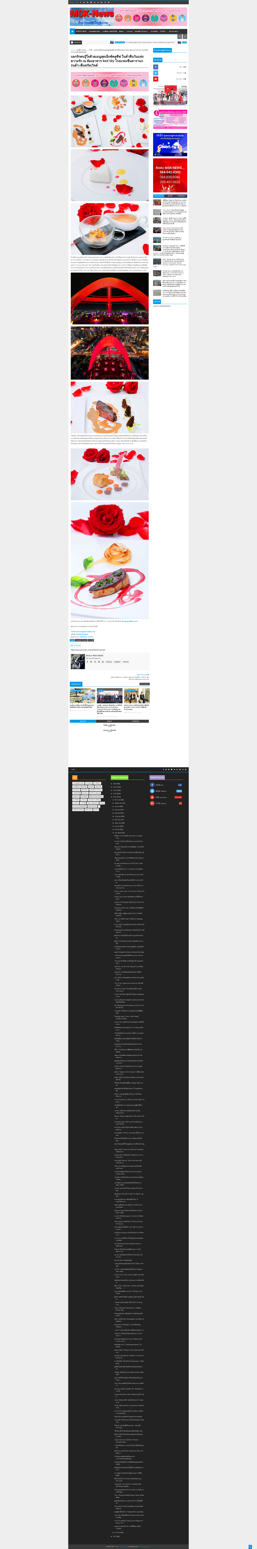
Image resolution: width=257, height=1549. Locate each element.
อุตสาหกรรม (92, 806)
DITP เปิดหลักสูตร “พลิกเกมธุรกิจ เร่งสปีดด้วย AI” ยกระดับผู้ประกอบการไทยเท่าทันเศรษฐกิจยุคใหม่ (121, 42)
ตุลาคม (117, 806)
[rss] (98, 2)
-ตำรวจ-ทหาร (173, 31)
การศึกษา (97, 783)
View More (145, 684)
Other (162, 31)
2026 (115, 784)
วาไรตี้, (102, 70)
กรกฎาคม (118, 816)
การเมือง (89, 783)
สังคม (121, 31)
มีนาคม (117, 829)
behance (126, 662)
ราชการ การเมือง (94, 800)
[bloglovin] (91, 2)
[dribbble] (94, 2)
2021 (115, 1536)
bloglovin (117, 662)
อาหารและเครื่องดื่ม (79, 806)
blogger (83, 721)
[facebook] (80, 2)
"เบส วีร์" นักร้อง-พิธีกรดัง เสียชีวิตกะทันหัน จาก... (129, 1330)
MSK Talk (89, 809)
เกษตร (91, 786)
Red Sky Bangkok (82, 634)
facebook (135, 721)
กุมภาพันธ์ (118, 833)
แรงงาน (130, 31)
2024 (115, 790)
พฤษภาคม (118, 823)
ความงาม (76, 790)
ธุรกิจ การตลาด (95, 793)
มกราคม (117, 1532)
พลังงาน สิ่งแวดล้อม (96, 796)
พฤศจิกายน (118, 803)
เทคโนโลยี (76, 793)
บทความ (76, 796)
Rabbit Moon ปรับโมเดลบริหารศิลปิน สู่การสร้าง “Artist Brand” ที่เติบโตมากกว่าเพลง (136, 707)
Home (72, 50)
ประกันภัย (154, 31)
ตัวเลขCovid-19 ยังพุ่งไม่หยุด (123, 1260)
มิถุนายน (117, 820)
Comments (181, 196)
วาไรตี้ (90, 50)
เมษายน (117, 826)
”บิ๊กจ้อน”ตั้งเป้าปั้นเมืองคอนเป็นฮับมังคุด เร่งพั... (128, 1431)
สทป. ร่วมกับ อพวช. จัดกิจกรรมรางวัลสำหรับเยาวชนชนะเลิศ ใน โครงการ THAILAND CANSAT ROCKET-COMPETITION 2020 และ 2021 (169, 263)
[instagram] (105, 2)
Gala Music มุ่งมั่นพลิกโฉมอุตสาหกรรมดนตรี (128, 1417)
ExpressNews (86, 42)
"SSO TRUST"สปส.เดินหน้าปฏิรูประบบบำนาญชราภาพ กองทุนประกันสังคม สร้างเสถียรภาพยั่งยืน (175, 212)
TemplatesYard (122, 1546)
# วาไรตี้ (90, 640)
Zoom (170, 196)
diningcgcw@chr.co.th (130, 621)
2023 (115, 793)
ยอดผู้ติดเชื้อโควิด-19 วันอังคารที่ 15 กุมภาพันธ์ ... (129, 1512)
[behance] (101, 2)
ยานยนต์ (76, 800)
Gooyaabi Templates (144, 1546)
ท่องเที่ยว (100, 690)
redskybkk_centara (86, 637)
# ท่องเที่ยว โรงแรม (80, 640)
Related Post (76, 684)
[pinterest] (87, 2)
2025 (115, 787)
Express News (81, 31)
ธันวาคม (117, 800)
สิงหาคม (117, 813)
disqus (109, 721)
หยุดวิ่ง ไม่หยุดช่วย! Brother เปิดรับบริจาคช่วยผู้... (129, 952)
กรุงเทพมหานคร (94, 31)
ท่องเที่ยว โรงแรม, (95, 70)
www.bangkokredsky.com (85, 632)
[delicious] (108, 2)
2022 (115, 797)
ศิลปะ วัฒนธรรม (93, 803)
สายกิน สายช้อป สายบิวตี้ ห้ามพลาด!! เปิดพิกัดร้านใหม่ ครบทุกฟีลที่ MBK (82, 706)
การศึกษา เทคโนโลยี (109, 31)
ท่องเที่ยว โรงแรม (141, 31)
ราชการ (83, 800)
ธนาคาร (85, 793)
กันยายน (117, 810)
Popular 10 (159, 196)
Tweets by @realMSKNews (162, 306)
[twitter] (84, 2)
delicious (109, 662)
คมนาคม (98, 786)
